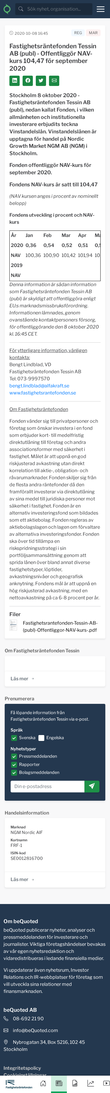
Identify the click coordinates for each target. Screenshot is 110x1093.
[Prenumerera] (91, 786)
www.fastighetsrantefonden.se (42, 393)
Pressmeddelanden (38, 756)
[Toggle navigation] (100, 9)
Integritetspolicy (22, 1068)
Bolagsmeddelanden (39, 772)
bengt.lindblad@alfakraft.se (39, 386)
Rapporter (29, 764)
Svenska (27, 737)
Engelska (55, 737)
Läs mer (19, 678)
